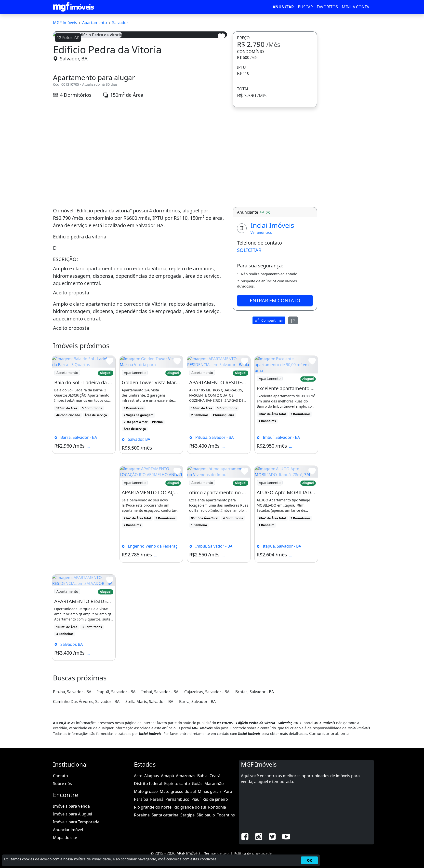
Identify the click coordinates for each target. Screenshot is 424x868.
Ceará (215, 775)
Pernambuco (177, 799)
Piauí (195, 799)
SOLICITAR (249, 250)
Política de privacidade (253, 853)
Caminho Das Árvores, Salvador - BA (86, 701)
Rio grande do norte (153, 807)
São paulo (206, 815)
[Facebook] (245, 836)
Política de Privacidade (92, 859)
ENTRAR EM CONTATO (275, 300)
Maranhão (214, 783)
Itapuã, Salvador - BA (116, 691)
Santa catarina (165, 815)
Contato (60, 775)
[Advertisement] (140, 144)
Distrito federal (148, 783)
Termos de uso (216, 853)
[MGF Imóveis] (73, 7)
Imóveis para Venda (71, 806)
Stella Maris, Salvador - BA (149, 701)
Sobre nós (62, 783)
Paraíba (141, 799)
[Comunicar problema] (293, 320)
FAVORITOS (327, 7)
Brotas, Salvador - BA (254, 691)
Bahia (202, 775)
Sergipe (187, 815)
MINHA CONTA (355, 7)
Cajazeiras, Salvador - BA (206, 691)
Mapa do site (65, 837)
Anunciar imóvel (68, 829)
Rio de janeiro (215, 799)
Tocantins (226, 815)
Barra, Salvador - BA (197, 701)
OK (309, 860)
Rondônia (217, 807)
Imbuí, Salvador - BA (159, 691)
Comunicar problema (329, 733)
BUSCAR (305, 7)
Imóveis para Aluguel (72, 814)
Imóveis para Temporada (76, 822)
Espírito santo (177, 783)
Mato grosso (146, 791)
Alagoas (151, 775)
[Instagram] (259, 836)
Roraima (142, 815)
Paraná (156, 799)
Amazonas (185, 775)
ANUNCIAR (283, 7)
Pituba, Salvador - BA (72, 691)
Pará (228, 791)
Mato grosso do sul (178, 791)
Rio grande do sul (189, 807)
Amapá (167, 775)
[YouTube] (286, 836)
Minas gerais (210, 791)
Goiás (197, 783)
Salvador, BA (74, 58)
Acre (138, 775)
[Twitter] (272, 836)
